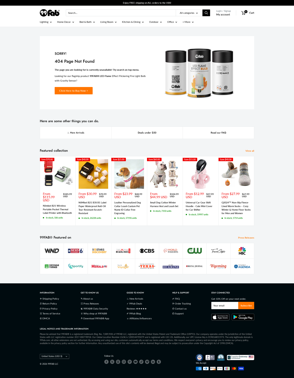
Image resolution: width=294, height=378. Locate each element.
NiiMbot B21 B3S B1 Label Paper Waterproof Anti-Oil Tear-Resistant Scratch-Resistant (92, 208)
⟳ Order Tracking (181, 303)
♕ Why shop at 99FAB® (94, 313)
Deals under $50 (147, 132)
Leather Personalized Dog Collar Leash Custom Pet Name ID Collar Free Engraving (127, 208)
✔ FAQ (176, 298)
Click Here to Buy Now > (73, 90)
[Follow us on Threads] (118, 362)
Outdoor (153, 21)
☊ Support (178, 313)
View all (250, 150)
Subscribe (246, 305)
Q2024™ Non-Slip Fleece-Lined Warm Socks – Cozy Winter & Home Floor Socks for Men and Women (236, 208)
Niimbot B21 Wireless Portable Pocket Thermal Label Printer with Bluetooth (57, 209)
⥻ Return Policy (48, 303)
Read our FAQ (218, 132)
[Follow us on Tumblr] (159, 362)
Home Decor (64, 21)
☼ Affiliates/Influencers (139, 318)
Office (170, 21)
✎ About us (87, 298)
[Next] (254, 191)
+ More (186, 21)
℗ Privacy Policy (48, 308)
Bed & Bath (85, 21)
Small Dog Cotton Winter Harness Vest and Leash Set (164, 204)
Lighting (44, 21)
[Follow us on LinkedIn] (153, 362)
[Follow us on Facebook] (106, 362)
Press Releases (246, 237)
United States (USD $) (51, 356)
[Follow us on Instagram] (124, 362)
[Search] (206, 12)
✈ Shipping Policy (49, 298)
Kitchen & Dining (131, 21)
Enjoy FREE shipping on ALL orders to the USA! (147, 2)
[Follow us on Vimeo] (147, 362)
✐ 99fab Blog (134, 313)
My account (223, 14)
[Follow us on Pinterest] (130, 362)
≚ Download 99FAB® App (95, 318)
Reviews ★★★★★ (137, 308)
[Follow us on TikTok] (141, 362)
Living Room (106, 21)
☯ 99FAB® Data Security (94, 308)
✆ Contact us (179, 308)
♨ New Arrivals (75, 132)
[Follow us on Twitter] (112, 362)
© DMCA (45, 318)
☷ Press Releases (90, 303)
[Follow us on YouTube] (135, 362)
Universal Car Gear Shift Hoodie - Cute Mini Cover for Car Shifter (199, 206)
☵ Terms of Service (50, 313)
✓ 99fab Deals (134, 303)
